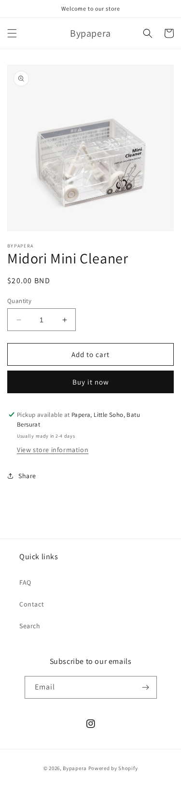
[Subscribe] (145, 687)
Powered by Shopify (113, 768)
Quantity (19, 301)
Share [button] (27, 475)
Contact (31, 604)
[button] (12, 33)
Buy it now (90, 381)
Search (30, 625)
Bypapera (75, 768)
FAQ (25, 582)
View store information (52, 449)
